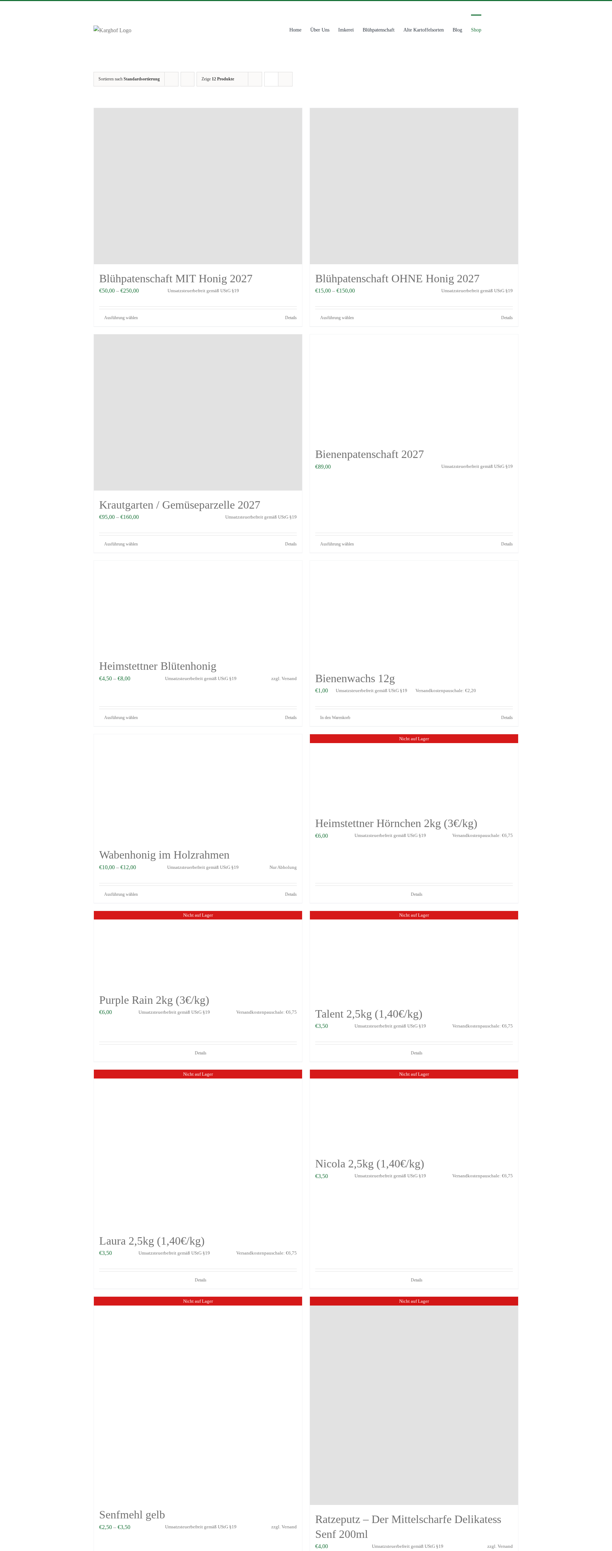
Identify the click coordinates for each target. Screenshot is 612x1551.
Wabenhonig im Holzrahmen (164, 854)
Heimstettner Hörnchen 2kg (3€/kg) (396, 823)
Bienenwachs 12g (355, 678)
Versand (289, 678)
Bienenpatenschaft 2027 (369, 454)
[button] (508, 29)
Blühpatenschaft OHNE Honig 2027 (397, 278)
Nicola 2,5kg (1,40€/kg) (369, 1163)
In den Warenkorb (335, 717)
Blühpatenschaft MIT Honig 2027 (176, 278)
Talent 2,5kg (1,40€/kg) (369, 1013)
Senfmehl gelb (132, 1514)
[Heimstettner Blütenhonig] (198, 606)
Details (291, 317)
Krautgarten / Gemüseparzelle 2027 (179, 504)
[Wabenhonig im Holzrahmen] (198, 787)
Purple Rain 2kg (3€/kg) (154, 1000)
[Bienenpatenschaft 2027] (414, 387)
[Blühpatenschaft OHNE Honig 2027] (414, 186)
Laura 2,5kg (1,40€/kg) (152, 1240)
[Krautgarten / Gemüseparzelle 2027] (198, 412)
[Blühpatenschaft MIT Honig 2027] (198, 186)
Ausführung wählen (121, 317)
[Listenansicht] (285, 79)
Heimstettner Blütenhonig (157, 666)
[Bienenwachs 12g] (414, 612)
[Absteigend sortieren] (187, 79)
